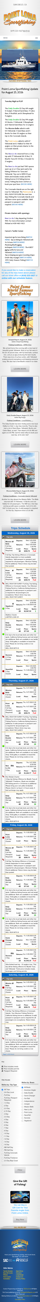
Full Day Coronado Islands (10, 1154)
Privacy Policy (20, 1279)
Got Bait (27, 1098)
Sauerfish (27, 1115)
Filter (20, 1170)
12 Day (6, 1139)
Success (27, 1118)
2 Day (6, 1105)
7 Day (6, 1128)
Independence (29, 1101)
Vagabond (27, 1120)
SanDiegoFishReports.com (27, 1292)
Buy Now (20, 1220)
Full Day (7, 1095)
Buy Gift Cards (8, 1273)
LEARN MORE (20, 369)
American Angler (30, 1090)
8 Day (6, 1130)
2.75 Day (7, 1111)
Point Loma (28, 1112)
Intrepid (27, 1104)
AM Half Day (8, 1147)
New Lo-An (28, 1109)
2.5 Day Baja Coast (11, 1160)
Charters (19, 1273)
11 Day (6, 1136)
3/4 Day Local (9, 1092)
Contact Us (19, 1277)
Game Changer (29, 1095)
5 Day (6, 1122)
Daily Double (28, 1093)
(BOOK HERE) (26, 184)
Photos (5, 1275)
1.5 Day (7, 1103)
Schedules (6, 1279)
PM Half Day (8, 1150)
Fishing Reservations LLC (25, 1296)
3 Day (6, 1114)
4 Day (6, 1119)
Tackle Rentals (8, 1271)
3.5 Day (7, 1117)
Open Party (19, 1271)
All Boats (27, 1087)
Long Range (20, 1275)
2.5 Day (7, 1108)
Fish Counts (7, 1277)
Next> (12, 1054)
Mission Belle (28, 1107)
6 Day (6, 1125)
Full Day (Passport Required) (10, 1099)
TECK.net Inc (27, 1289)
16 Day (6, 1144)
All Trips (7, 1089)
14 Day (6, 1142)
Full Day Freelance (11, 1158)
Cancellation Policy (20, 1299)
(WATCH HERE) (19, 242)
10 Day (6, 1133)
